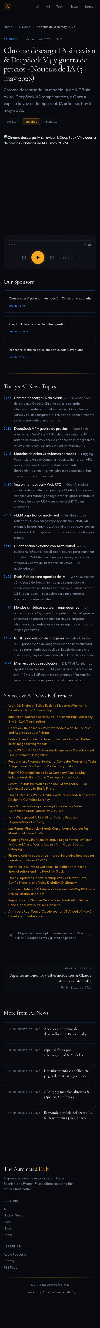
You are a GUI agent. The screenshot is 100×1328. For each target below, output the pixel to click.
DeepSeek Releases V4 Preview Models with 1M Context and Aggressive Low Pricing (49, 730)
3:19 (7, 546)
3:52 (7, 576)
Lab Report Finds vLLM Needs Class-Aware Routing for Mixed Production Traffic (48, 830)
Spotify (9, 1261)
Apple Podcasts (15, 1254)
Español (31, 122)
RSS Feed (10, 1267)
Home (8, 27)
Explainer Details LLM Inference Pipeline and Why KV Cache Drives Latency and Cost (52, 891)
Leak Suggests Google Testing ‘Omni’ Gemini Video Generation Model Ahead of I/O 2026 (45, 808)
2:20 (7, 484)
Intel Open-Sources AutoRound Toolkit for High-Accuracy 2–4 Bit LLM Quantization (50, 719)
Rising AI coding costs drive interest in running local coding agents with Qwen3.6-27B (51, 857)
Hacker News (13, 1215)
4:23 (7, 607)
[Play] (37, 257)
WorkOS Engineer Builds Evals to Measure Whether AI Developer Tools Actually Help (47, 707)
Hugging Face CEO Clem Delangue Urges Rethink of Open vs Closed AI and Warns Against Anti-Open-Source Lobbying (50, 844)
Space (8, 1235)
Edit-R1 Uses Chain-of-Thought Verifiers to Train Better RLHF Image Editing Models (49, 741)
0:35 (7, 398)
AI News (25, 27)
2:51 (7, 515)
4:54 (7, 638)
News (8, 1228)
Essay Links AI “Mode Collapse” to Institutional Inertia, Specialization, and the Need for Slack (47, 869)
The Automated (26, 1169)
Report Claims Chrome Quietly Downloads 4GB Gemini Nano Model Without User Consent (48, 902)
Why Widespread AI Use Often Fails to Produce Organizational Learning (43, 819)
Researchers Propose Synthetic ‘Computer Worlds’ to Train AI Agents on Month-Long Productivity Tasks (52, 763)
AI (5, 1209)
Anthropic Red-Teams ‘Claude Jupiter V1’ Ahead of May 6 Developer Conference (49, 913)
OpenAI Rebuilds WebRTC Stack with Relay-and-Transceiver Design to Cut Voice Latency (52, 797)
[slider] (50, 243)
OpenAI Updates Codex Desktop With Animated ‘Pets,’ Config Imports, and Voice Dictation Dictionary (47, 880)
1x (64, 257)
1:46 (7, 454)
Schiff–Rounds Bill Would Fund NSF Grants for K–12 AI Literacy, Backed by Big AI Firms (47, 786)
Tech (7, 1222)
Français (50, 122)
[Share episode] (76, 257)
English (12, 122)
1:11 (7, 428)
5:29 (7, 663)
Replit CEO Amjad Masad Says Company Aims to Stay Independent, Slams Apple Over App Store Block (47, 775)
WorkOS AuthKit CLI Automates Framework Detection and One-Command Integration (51, 752)
